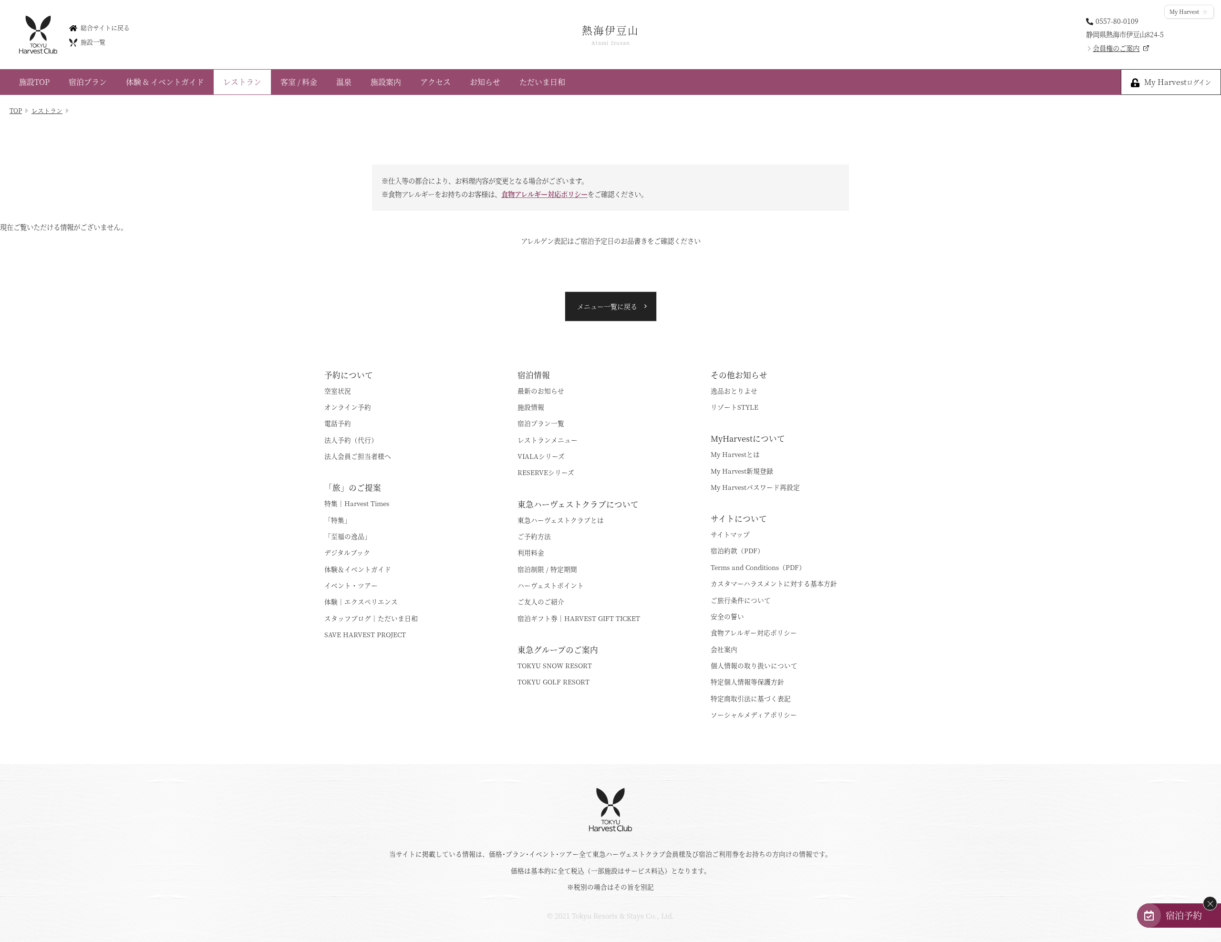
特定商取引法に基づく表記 (751, 698)
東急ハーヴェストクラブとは (560, 520)
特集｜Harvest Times (356, 503)
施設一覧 (93, 41)
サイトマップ (730, 534)
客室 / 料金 (298, 81)
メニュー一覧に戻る (607, 306)
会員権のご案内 (1116, 48)
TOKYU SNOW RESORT (554, 665)
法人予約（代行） (351, 440)
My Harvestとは (735, 454)
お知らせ (485, 81)
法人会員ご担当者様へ (357, 456)
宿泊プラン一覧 (540, 423)
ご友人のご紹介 (540, 601)
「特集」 (337, 520)
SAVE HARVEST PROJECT (365, 634)
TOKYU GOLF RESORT (553, 681)
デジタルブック (347, 552)
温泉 (344, 81)
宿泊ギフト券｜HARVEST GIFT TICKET (578, 618)
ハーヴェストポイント (550, 585)
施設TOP (34, 81)
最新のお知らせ (540, 390)
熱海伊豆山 (610, 34)
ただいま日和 (542, 81)
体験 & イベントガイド (165, 81)
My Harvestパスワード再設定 (755, 487)
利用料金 (530, 552)
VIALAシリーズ (541, 456)
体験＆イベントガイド (357, 569)
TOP (16, 110)
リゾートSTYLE (734, 407)
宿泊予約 (1184, 915)
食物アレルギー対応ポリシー (544, 194)
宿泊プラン (88, 81)
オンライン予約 (347, 407)
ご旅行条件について (741, 600)
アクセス (435, 81)
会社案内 (724, 649)
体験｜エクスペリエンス (361, 601)
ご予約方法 (534, 536)
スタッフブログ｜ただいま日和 (371, 618)
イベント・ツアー (351, 585)
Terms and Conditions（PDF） (758, 567)
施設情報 (530, 407)
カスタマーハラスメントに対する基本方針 (774, 583)
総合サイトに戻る (105, 26)
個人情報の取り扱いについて (754, 665)
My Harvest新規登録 (742, 471)
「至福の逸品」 (347, 536)
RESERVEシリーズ (545, 472)
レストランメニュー (547, 440)
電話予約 (337, 423)
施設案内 (386, 81)
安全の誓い (727, 616)
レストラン (242, 81)
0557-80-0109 (1117, 20)
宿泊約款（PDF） (737, 550)
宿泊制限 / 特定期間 (547, 569)
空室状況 (337, 390)
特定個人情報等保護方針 (747, 681)
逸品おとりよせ (734, 390)
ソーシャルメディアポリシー (754, 714)
